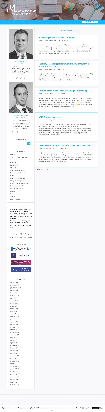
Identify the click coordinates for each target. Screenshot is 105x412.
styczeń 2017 (14, 306)
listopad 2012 (14, 371)
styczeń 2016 (14, 322)
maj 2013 (13, 358)
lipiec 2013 (13, 353)
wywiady (12, 196)
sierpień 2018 (14, 290)
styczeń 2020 (14, 282)
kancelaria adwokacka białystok (20, 221)
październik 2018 (15, 288)
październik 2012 (15, 374)
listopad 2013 (14, 348)
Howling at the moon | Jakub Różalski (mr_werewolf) (63, 90)
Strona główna (11, 22)
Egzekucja (13, 168)
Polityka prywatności (73, 397)
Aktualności (13, 154)
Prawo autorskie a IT (16, 186)
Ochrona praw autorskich (18, 170)
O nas (22, 22)
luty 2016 (13, 319)
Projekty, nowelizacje (16, 189)
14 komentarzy (66, 40)
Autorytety (13, 162)
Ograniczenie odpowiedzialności (88, 397)
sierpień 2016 (14, 309)
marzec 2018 (14, 301)
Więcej (21, 74)
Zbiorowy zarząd (15, 199)
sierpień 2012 (14, 379)
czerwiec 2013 (14, 356)
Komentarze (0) (62, 69)
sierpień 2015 (14, 324)
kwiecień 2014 (14, 337)
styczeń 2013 (14, 366)
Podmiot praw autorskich (18, 178)
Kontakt (38, 22)
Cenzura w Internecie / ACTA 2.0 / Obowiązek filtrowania (64, 145)
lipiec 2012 (13, 382)
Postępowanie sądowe (17, 181)
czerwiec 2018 (14, 295)
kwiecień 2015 (14, 330)
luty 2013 (13, 364)
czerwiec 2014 (14, 335)
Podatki (12, 175)
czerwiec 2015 (14, 327)
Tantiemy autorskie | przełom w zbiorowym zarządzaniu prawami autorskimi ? (64, 65)
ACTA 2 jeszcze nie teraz (50, 117)
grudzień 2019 (14, 285)
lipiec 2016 (13, 311)
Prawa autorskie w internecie (19, 183)
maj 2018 (13, 298)
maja (11, 214)
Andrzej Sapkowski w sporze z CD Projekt (57, 37)
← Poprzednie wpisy (43, 169)
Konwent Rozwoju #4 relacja (19, 211)
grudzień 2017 (14, 303)
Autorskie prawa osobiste (18, 160)
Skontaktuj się (89, 22)
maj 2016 (13, 314)
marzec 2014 (14, 340)
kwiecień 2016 (14, 316)
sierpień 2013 (14, 351)
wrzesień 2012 (14, 377)
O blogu (30, 22)
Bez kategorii (14, 165)
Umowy (12, 191)
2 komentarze (61, 93)
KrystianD (13, 225)
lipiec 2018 (13, 293)
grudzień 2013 (14, 345)
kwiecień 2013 (14, 361)
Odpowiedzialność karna (17, 173)
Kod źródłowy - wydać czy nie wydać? (21, 237)
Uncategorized (14, 194)
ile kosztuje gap (15, 216)
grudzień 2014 (14, 332)
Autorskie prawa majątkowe (18, 157)
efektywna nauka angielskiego (19, 209)
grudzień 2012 (14, 369)
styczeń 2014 (14, 343)
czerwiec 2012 (14, 385)
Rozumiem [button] (95, 408)
